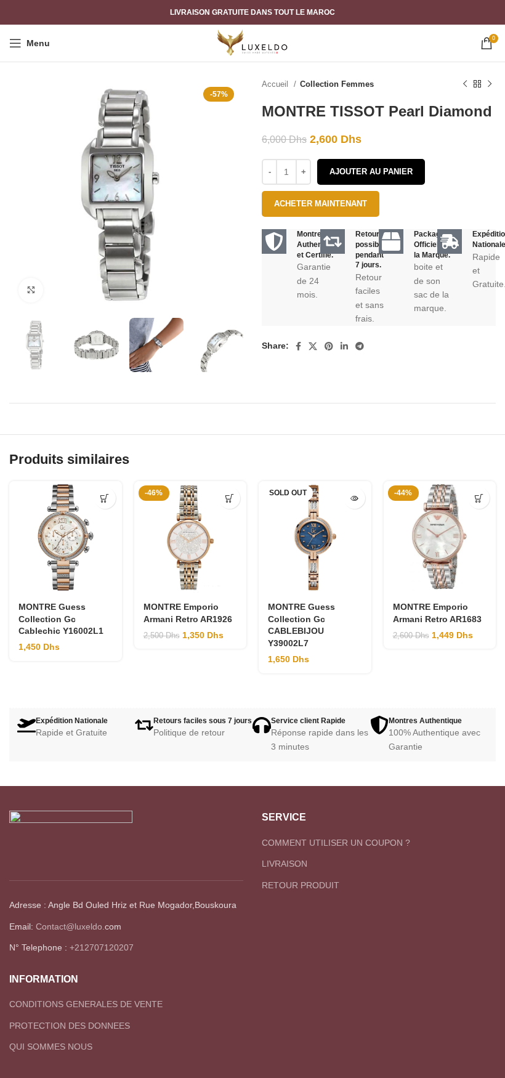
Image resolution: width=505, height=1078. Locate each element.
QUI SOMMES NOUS (50, 1047)
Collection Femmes (337, 84)
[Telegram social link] (360, 346)
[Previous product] (465, 84)
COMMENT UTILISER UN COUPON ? (336, 843)
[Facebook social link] (298, 346)
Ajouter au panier (371, 171)
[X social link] (313, 346)
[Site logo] (253, 42)
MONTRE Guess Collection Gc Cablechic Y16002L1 (60, 619)
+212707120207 (102, 947)
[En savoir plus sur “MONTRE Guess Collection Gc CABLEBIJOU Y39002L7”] (354, 498)
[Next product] (489, 84)
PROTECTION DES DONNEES (69, 1026)
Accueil (276, 84)
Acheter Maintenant (320, 203)
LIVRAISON (284, 864)
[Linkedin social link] (344, 346)
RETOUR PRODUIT (300, 885)
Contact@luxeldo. (70, 926)
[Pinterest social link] (329, 346)
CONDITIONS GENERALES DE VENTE (86, 1004)
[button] (105, 498)
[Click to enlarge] (30, 290)
